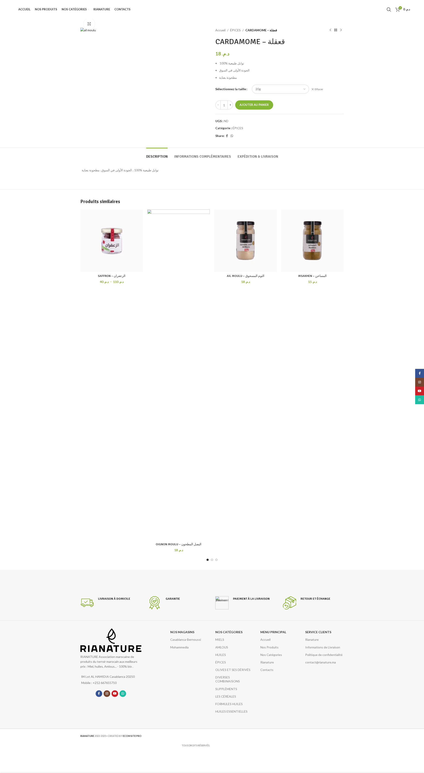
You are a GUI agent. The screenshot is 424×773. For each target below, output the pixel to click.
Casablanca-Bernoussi (185, 639)
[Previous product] (330, 30)
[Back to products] (335, 30)
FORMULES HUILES (229, 704)
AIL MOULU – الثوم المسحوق (245, 276)
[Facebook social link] (227, 136)
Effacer (319, 89)
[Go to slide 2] (212, 560)
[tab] (157, 154)
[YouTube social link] (115, 693)
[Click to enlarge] (89, 23)
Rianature (267, 662)
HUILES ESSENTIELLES (231, 711)
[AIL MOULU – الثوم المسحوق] (245, 240)
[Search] (388, 9)
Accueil (220, 30)
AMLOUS (221, 647)
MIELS (219, 639)
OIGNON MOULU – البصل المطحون (178, 544)
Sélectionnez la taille (230, 89)
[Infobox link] (105, 602)
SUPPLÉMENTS (226, 689)
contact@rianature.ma (320, 662)
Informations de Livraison (322, 647)
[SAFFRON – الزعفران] (111, 240)
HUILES (220, 655)
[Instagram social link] (107, 693)
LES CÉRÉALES (225, 696)
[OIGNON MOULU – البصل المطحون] (178, 374)
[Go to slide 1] (207, 560)
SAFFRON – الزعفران (111, 276)
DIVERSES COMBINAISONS (227, 679)
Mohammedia (179, 647)
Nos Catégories (271, 655)
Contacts (266, 670)
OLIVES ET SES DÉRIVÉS (232, 670)
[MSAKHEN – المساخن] (312, 240)
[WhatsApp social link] (232, 136)
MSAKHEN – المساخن (312, 276)
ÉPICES (235, 30)
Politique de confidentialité (324, 655)
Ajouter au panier (254, 104)
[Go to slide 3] (216, 560)
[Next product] (341, 30)
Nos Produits (269, 647)
